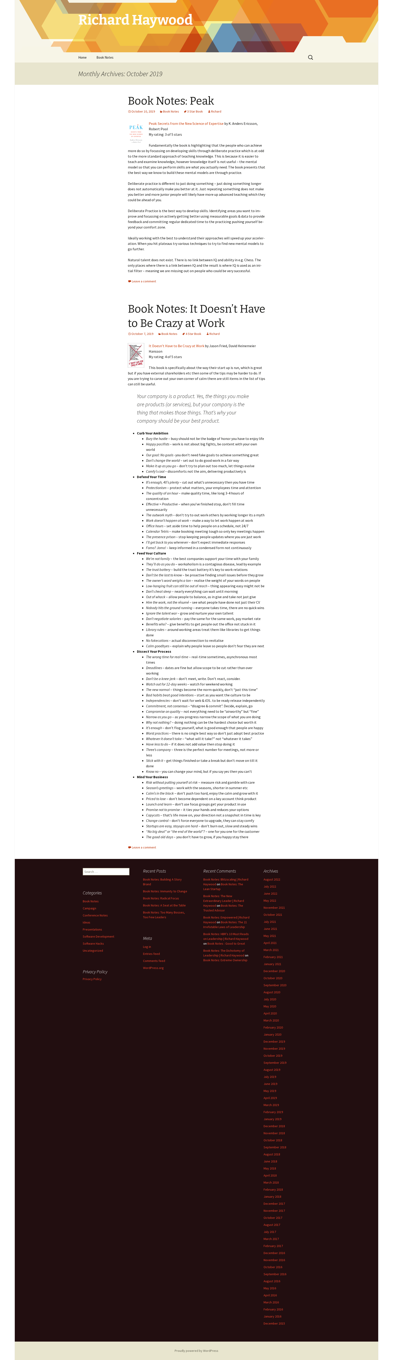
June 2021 (270, 929)
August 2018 (272, 1154)
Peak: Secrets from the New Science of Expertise (186, 123)
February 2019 (273, 1112)
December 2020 (274, 971)
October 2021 (273, 915)
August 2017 (272, 1225)
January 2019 (272, 1119)
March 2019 (271, 1105)
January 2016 (272, 1316)
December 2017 (274, 1204)
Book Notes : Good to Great (226, 943)
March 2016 (271, 1302)
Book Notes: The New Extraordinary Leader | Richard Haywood (223, 901)
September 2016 (275, 1274)
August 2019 (272, 1070)
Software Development (98, 936)
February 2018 (273, 1189)
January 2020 (272, 1034)
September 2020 (275, 985)
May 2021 (270, 936)
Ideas (86, 922)
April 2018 (270, 1175)
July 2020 (270, 999)
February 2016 (273, 1309)
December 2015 (274, 1323)
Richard (216, 111)
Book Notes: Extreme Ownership (225, 960)
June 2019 (270, 1084)
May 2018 (270, 1168)
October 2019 (273, 1056)
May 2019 (270, 1091)
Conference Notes (95, 915)
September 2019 (275, 1063)
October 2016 (273, 1267)
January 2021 (272, 964)
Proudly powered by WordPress (196, 1351)
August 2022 (272, 879)
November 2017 (274, 1211)
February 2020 (273, 1027)
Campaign (89, 908)
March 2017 (271, 1239)
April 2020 (270, 1013)
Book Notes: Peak (171, 101)
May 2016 (270, 1288)
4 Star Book (193, 334)
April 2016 (270, 1295)
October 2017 (273, 1218)
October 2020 (273, 978)
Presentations (92, 929)
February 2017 (273, 1246)
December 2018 (274, 1126)
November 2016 (274, 1260)
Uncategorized (93, 950)
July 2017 (270, 1232)
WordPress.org (153, 968)
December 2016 (274, 1253)
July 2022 (270, 886)
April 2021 (270, 943)
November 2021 (274, 908)
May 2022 (270, 900)
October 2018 (273, 1140)
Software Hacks (93, 943)
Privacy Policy (92, 979)
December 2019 (274, 1041)
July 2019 (270, 1077)
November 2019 (274, 1048)
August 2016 (272, 1281)
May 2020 (270, 1006)
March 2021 (271, 950)
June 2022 (270, 893)
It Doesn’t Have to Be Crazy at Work (176, 346)
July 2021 (270, 922)
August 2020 (272, 992)
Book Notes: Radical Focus (161, 898)
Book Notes (104, 57)
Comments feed (154, 961)
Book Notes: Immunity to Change (165, 891)
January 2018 (272, 1196)
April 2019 (270, 1098)
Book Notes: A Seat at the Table (164, 905)
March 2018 (271, 1182)
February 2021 (273, 957)
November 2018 (274, 1133)
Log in (147, 947)
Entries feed (151, 954)
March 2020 (271, 1020)
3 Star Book (195, 111)
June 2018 (270, 1161)
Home (82, 57)
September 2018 (275, 1147)
